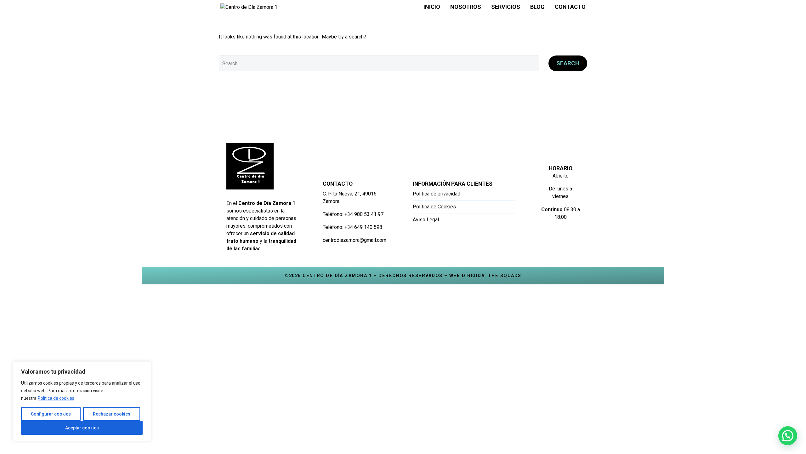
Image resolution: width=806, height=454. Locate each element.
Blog (537, 6)
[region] (82, 401)
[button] (787, 435)
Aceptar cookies (82, 427)
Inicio (431, 6)
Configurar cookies (51, 413)
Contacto (570, 6)
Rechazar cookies (111, 413)
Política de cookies (56, 398)
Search (567, 63)
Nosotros (465, 6)
